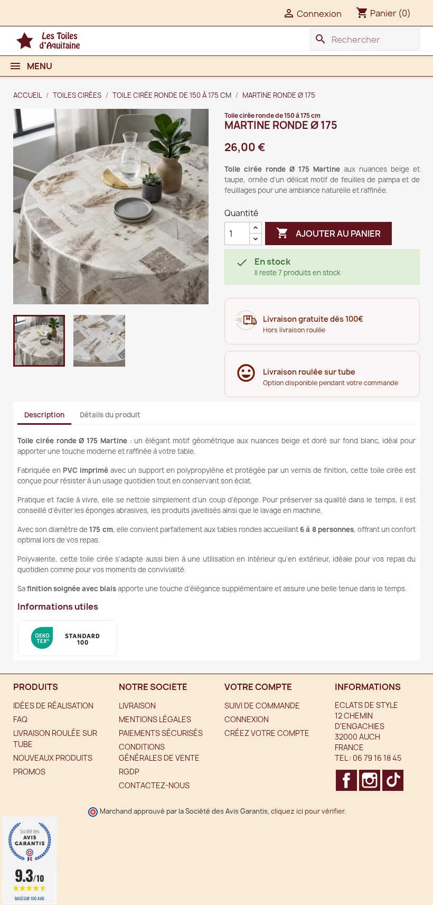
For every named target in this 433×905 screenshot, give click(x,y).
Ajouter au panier (328, 233)
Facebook (344, 780)
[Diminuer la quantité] (255, 239)
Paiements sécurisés (161, 733)
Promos (29, 772)
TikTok (390, 780)
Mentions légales (155, 719)
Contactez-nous (154, 785)
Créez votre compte (266, 733)
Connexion (246, 719)
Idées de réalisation (53, 706)
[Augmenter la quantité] (255, 228)
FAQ (20, 719)
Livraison (137, 706)
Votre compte (258, 687)
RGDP (129, 772)
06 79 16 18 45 (377, 758)
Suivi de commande (262, 706)
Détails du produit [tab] (110, 414)
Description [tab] (44, 414)
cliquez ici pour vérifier (307, 811)
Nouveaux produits (52, 758)
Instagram (367, 780)
